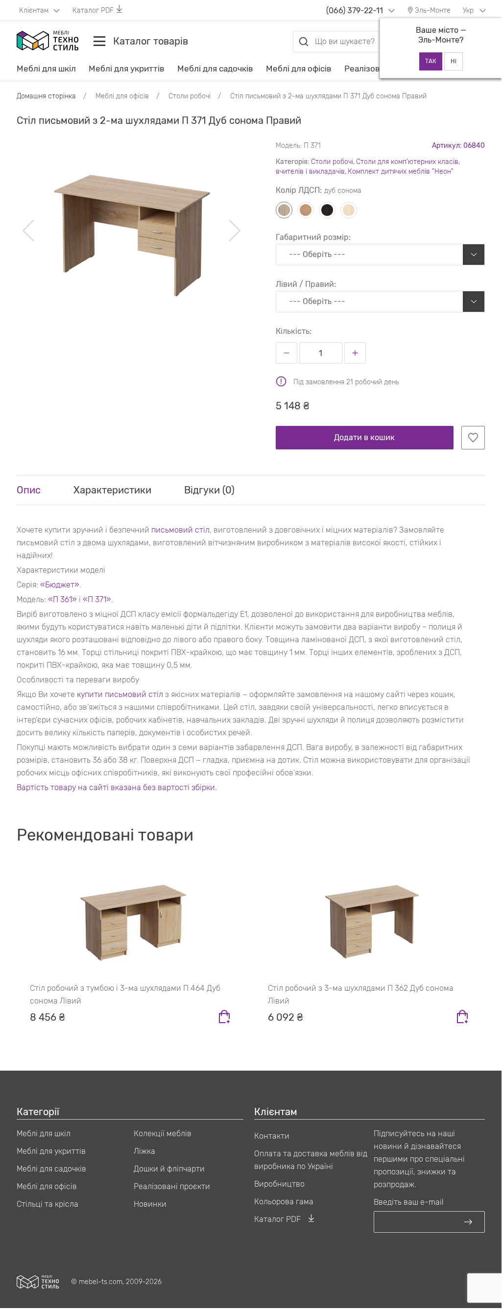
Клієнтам (34, 10)
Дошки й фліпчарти (169, 1168)
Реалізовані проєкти (172, 1186)
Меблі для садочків (215, 68)
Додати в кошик (364, 437)
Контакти (271, 1136)
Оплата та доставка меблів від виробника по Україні (310, 1160)
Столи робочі (332, 162)
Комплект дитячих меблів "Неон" (401, 171)
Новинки (150, 1204)
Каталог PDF (93, 10)
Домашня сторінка (46, 96)
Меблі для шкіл (46, 68)
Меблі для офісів (299, 68)
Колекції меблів (162, 1133)
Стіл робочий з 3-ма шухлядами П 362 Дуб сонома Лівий (361, 994)
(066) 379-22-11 (354, 10)
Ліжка (144, 1151)
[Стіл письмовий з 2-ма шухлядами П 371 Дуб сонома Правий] (131, 230)
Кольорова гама (283, 1201)
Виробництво (279, 1184)
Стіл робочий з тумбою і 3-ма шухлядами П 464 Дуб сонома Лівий (125, 994)
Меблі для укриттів (127, 68)
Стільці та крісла (47, 1204)
